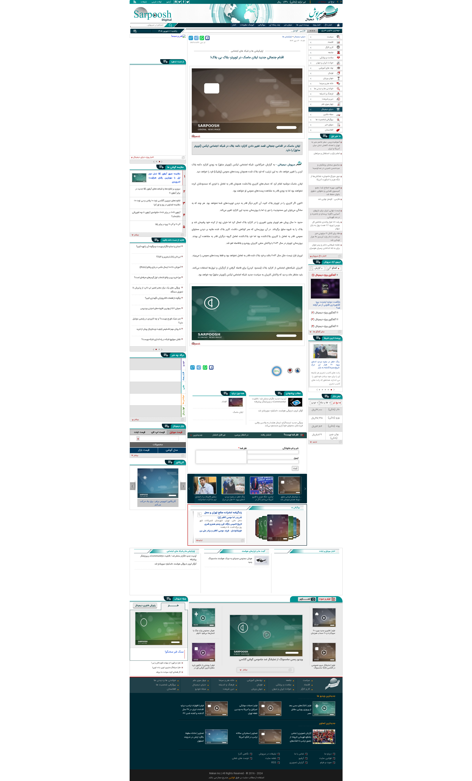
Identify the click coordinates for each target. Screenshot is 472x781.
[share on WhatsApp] (202, 38)
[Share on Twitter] (191, 38)
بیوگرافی (261, 25)
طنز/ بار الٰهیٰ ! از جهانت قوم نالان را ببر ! (166, 663)
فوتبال (259, 685)
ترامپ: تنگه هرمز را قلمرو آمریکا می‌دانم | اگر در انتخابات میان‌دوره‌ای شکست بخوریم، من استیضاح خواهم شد (262, 498)
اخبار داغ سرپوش (318, 256)
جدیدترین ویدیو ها (326, 696)
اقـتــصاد (183, 376)
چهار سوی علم (199, 680)
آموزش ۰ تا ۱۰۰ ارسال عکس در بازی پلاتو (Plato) (160, 267)
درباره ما (328, 754)
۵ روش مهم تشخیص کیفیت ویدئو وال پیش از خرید (158, 329)
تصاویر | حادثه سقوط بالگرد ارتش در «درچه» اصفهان (194, 737)
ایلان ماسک (238, 412)
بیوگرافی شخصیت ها (166, 685)
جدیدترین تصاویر (327, 723)
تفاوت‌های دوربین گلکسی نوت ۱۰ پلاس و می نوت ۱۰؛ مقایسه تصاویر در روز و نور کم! (157, 202)
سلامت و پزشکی (283, 685)
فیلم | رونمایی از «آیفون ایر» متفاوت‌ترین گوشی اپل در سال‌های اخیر (203, 666)
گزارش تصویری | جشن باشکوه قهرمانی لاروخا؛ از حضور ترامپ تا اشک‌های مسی (300, 737)
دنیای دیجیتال (299, 36)
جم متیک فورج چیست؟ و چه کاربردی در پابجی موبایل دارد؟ (158, 321)
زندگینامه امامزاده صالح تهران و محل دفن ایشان (223, 513)
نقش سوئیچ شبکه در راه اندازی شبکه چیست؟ (161, 339)
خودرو (183, 363)
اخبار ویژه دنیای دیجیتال (143, 157)
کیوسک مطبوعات (247, 25)
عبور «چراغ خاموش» (297, 30)
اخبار (234, 25)
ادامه (315, 442)
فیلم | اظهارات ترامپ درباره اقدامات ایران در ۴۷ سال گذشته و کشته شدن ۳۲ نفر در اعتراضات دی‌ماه (192, 710)
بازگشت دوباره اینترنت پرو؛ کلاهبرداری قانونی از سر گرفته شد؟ (326, 305)
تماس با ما (299, 754)
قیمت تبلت (139, 432)
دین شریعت (228, 689)
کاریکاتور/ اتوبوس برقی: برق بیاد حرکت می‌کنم (143, 503)
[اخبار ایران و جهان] (321, 22)
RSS (273, 763)
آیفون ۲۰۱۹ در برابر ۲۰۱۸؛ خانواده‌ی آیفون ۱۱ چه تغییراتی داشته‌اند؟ (156, 214)
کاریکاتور (180, 463)
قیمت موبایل (176, 432)
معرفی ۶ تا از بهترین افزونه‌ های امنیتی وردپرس (160, 308)
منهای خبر (288, 25)
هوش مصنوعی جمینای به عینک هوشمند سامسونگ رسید (230, 560)
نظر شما (242, 448)
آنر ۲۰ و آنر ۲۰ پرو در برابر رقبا (167, 224)
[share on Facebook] (207, 38)
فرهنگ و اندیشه (226, 685)
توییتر (224, 401)
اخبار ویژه (316, 25)
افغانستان (171, 689)
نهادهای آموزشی (254, 680)
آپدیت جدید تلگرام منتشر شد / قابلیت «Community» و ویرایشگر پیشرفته (269, 400)
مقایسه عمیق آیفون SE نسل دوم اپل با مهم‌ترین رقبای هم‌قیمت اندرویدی (164, 178)
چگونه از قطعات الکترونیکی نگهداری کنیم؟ (163, 298)
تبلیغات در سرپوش (267, 754)
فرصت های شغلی (240, 758)
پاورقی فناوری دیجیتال (145, 605)
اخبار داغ (328, 25)
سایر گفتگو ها (318, 332)
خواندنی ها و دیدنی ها (165, 680)
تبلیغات (144, 2)
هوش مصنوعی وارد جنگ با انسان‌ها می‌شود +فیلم (204, 632)
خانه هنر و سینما (226, 680)
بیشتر (136, 235)
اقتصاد (307, 685)
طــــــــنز (173, 605)
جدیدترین (197, 435)
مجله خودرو (200, 689)
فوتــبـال (183, 411)
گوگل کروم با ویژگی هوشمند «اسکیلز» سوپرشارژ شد (280, 411)
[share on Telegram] (196, 38)
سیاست (306, 680)
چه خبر (175, 355)
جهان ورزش (256, 689)
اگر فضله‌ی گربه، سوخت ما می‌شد (168, 672)
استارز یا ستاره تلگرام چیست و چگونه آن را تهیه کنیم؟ (158, 246)
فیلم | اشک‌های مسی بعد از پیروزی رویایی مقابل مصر (300, 709)
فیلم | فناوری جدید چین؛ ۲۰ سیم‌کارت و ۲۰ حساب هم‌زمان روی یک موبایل (323, 632)
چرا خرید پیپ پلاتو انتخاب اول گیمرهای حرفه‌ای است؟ (157, 277)
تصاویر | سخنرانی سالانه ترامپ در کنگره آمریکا (246, 735)
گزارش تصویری (296, 763)
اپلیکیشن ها (287, 36)
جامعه (288, 680)
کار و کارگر (305, 689)
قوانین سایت (325, 758)
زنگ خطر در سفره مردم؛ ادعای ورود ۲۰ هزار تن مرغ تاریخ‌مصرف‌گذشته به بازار (233, 498)
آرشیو (168, 2)
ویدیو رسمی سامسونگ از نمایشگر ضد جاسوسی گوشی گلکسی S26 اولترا (271, 659)
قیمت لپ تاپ (158, 432)
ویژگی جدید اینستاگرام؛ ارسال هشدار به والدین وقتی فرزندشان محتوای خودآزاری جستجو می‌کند (279, 424)
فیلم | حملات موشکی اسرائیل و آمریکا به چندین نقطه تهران (245, 709)
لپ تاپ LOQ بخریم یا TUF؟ (168, 257)
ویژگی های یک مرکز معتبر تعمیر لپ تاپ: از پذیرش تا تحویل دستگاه (158, 290)
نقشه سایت (270, 758)
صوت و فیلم (326, 763)
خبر (336, 136)
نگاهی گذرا (243, 754)
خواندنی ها (183, 399)
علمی (183, 387)
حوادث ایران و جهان (281, 689)
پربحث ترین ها (302, 25)
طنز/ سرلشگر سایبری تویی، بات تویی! (166, 667)
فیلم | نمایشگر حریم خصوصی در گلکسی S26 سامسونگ (323, 666)
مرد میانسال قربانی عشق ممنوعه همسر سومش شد (291, 498)
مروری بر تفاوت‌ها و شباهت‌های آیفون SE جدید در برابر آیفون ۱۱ (158, 190)
